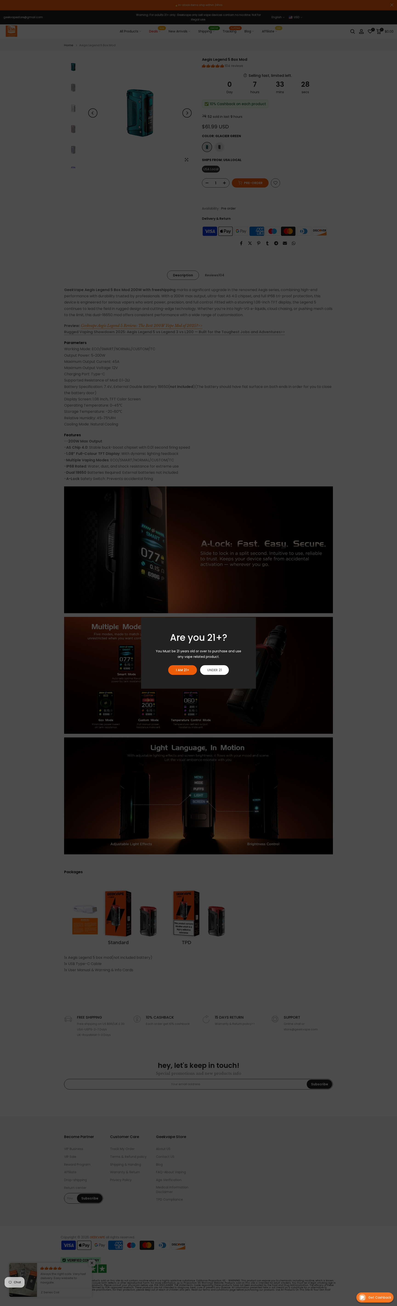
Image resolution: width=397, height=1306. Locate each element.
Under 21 (214, 670)
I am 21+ (182, 670)
